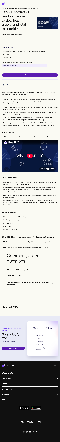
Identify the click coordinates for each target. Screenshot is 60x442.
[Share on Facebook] (7, 85)
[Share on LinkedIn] (3, 85)
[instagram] (27, 432)
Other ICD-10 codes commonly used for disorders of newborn (17, 62)
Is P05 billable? (6, 54)
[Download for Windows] (36, 408)
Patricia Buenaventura (8, 34)
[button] (57, 4)
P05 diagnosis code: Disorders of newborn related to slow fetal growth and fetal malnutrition (24, 51)
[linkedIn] (30, 432)
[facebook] (24, 432)
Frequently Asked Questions (10, 65)
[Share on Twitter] (11, 85)
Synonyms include (7, 60)
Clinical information (7, 57)
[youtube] (36, 432)
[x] (33, 432)
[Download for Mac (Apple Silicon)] (24, 408)
